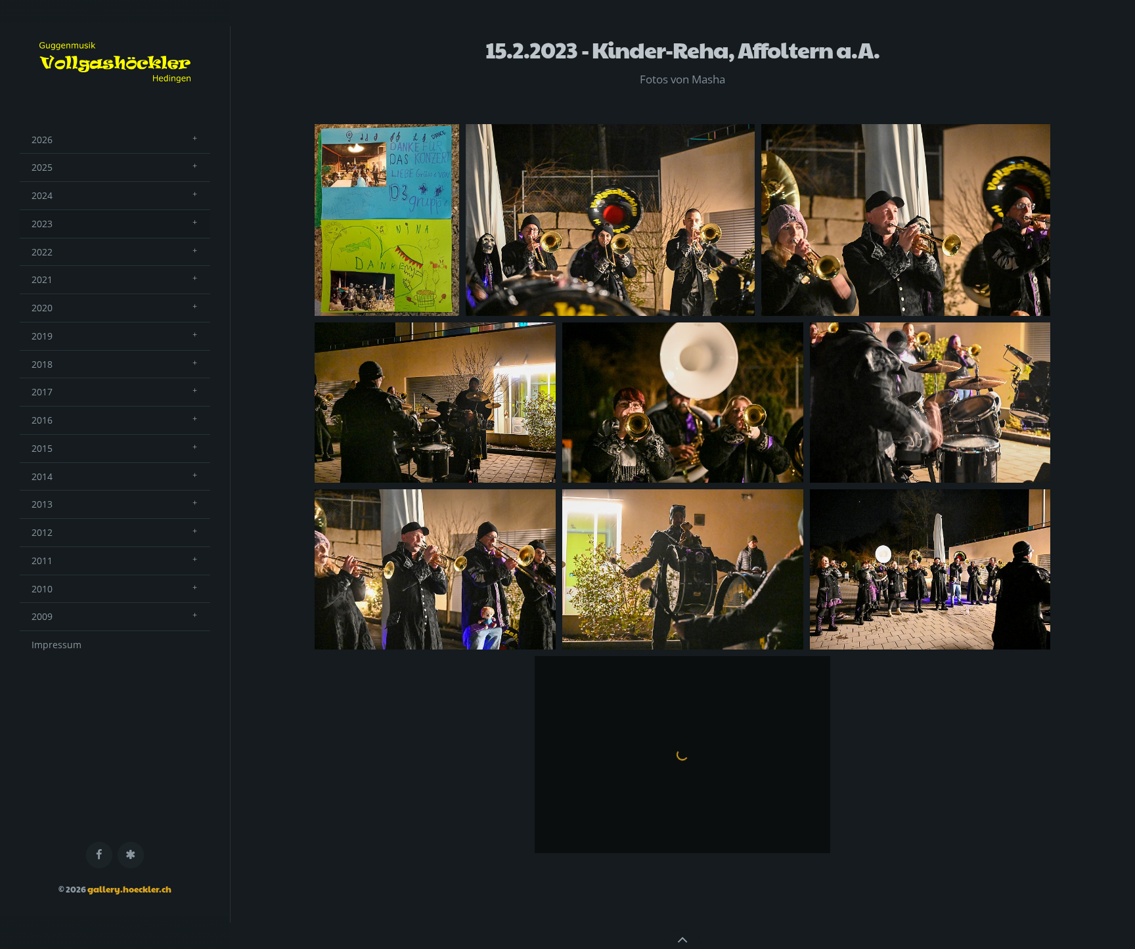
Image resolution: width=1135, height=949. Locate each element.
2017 (42, 392)
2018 (42, 364)
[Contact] (131, 855)
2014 (42, 476)
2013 (42, 504)
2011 (42, 560)
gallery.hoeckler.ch (129, 889)
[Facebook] (99, 855)
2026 (42, 139)
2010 (42, 589)
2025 (42, 167)
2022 (42, 252)
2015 (42, 448)
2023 (42, 223)
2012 (42, 532)
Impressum (56, 644)
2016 (42, 420)
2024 (42, 195)
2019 (42, 336)
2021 (42, 279)
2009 (42, 616)
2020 (42, 307)
